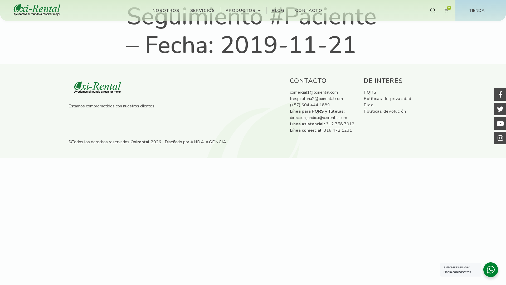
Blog (278, 10)
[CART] (446, 11)
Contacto (308, 10)
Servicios (202, 10)
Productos (240, 10)
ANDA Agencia (208, 142)
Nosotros (166, 10)
